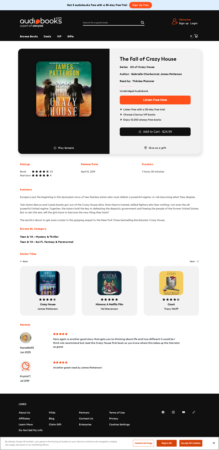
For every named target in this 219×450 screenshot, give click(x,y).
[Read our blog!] (194, 421)
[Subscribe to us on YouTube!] (183, 421)
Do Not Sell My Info (31, 430)
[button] (24, 261)
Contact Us (86, 418)
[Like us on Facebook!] (163, 421)
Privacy (113, 418)
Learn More (26, 424)
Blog (51, 418)
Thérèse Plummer (143, 81)
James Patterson (171, 74)
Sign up (184, 23)
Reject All (167, 443)
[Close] (213, 442)
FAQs (52, 412)
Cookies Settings (119, 424)
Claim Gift (55, 424)
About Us (24, 412)
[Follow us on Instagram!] (173, 421)
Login (194, 23)
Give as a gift (157, 148)
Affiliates (24, 418)
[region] (109, 443)
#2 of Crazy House (142, 67)
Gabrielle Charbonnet (145, 74)
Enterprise (85, 424)
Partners (84, 412)
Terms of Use (117, 412)
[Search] (142, 22)
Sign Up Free (140, 5)
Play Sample (66, 148)
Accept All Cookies (190, 443)
